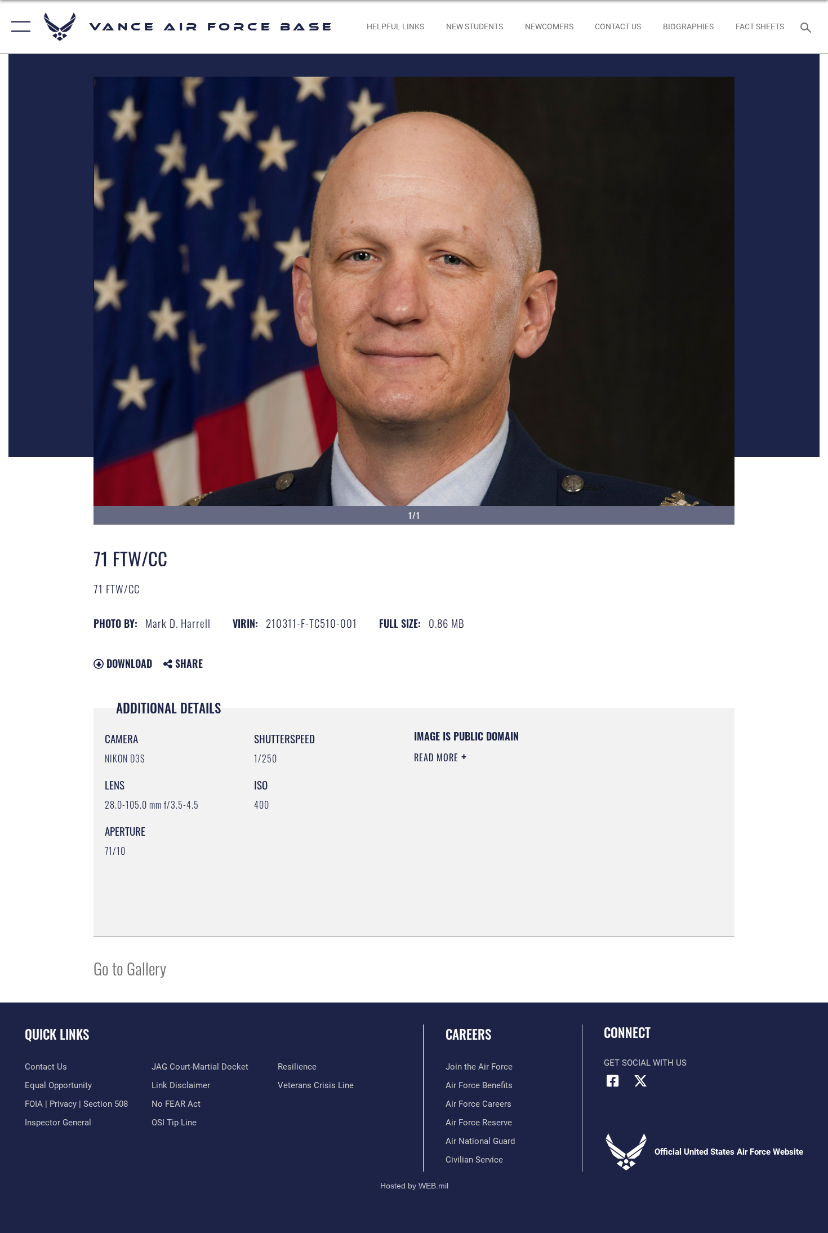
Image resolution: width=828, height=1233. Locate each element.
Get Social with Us (645, 1063)
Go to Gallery (130, 968)
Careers (468, 1034)
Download (128, 663)
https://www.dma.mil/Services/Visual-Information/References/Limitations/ (546, 845)
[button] (18, 27)
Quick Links (57, 1034)
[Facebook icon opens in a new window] (612, 1080)
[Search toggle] (807, 26)
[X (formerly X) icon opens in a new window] (640, 1080)
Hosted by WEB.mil (414, 1185)
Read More (437, 757)
